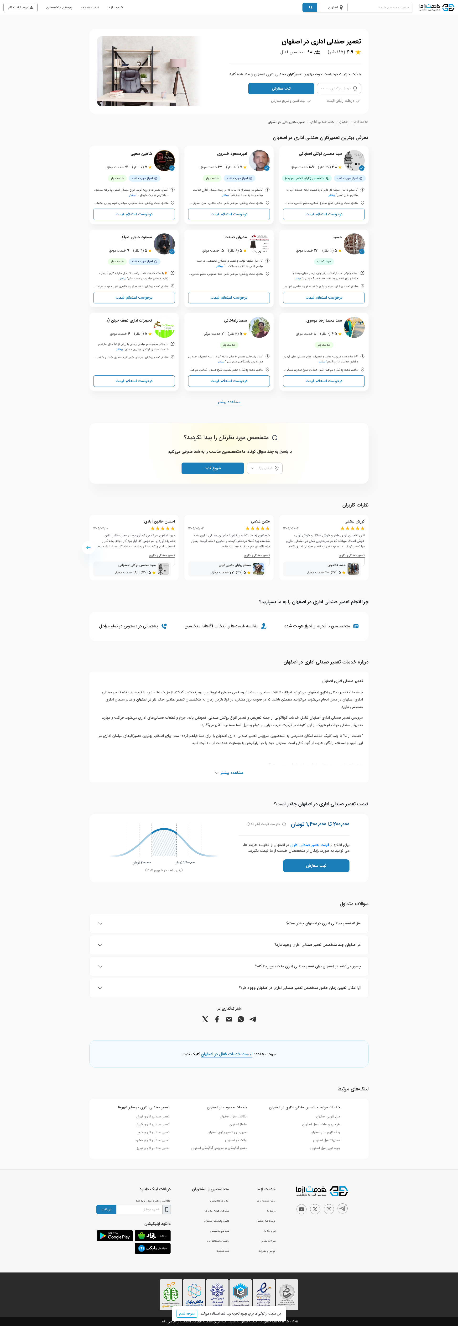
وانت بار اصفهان (236, 1140)
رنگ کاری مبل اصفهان (325, 1132)
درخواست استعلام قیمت (324, 214)
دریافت (106, 1209)
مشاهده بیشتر (229, 402)
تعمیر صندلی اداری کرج (153, 1132)
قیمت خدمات (90, 7)
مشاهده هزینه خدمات (217, 1211)
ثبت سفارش (281, 89)
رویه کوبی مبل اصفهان (325, 1148)
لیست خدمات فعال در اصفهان (226, 1054)
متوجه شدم (187, 1313)
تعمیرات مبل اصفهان (326, 1140)
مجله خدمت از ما (266, 1201)
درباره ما (271, 1211)
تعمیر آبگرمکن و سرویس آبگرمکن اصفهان (219, 1148)
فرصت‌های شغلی (266, 1221)
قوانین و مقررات (267, 1251)
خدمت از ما (115, 7)
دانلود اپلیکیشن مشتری (216, 1221)
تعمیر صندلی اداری (322, 121)
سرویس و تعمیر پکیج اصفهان (227, 1132)
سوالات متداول (268, 1241)
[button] (88, 547)
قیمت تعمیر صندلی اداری (309, 845)
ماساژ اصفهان (238, 1124)
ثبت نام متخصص (219, 1231)
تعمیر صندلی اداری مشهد (152, 1140)
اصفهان (344, 121)
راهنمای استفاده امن (218, 1241)
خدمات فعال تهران (219, 1201)
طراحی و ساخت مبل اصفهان (321, 1124)
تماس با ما (270, 1231)
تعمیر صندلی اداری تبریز (153, 1148)
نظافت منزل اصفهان (233, 1116)
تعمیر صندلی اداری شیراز (152, 1124)
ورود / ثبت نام (18, 7)
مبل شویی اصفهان (328, 1116)
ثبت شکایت (222, 1251)
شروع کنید (213, 468)
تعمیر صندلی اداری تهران (152, 1116)
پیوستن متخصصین (59, 7)
